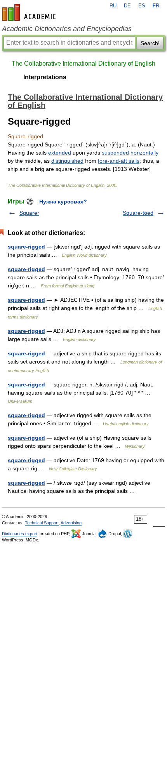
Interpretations (44, 77)
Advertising (71, 522)
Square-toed (138, 213)
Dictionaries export (19, 533)
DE (127, 6)
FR (156, 6)
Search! (150, 43)
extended (59, 153)
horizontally (144, 153)
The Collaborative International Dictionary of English (83, 63)
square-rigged (26, 247)
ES (141, 6)
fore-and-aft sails (118, 161)
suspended (115, 153)
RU (113, 6)
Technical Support (42, 522)
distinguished (67, 161)
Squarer (29, 213)
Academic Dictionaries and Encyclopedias (67, 29)
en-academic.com (30, 12)
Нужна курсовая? (63, 201)
